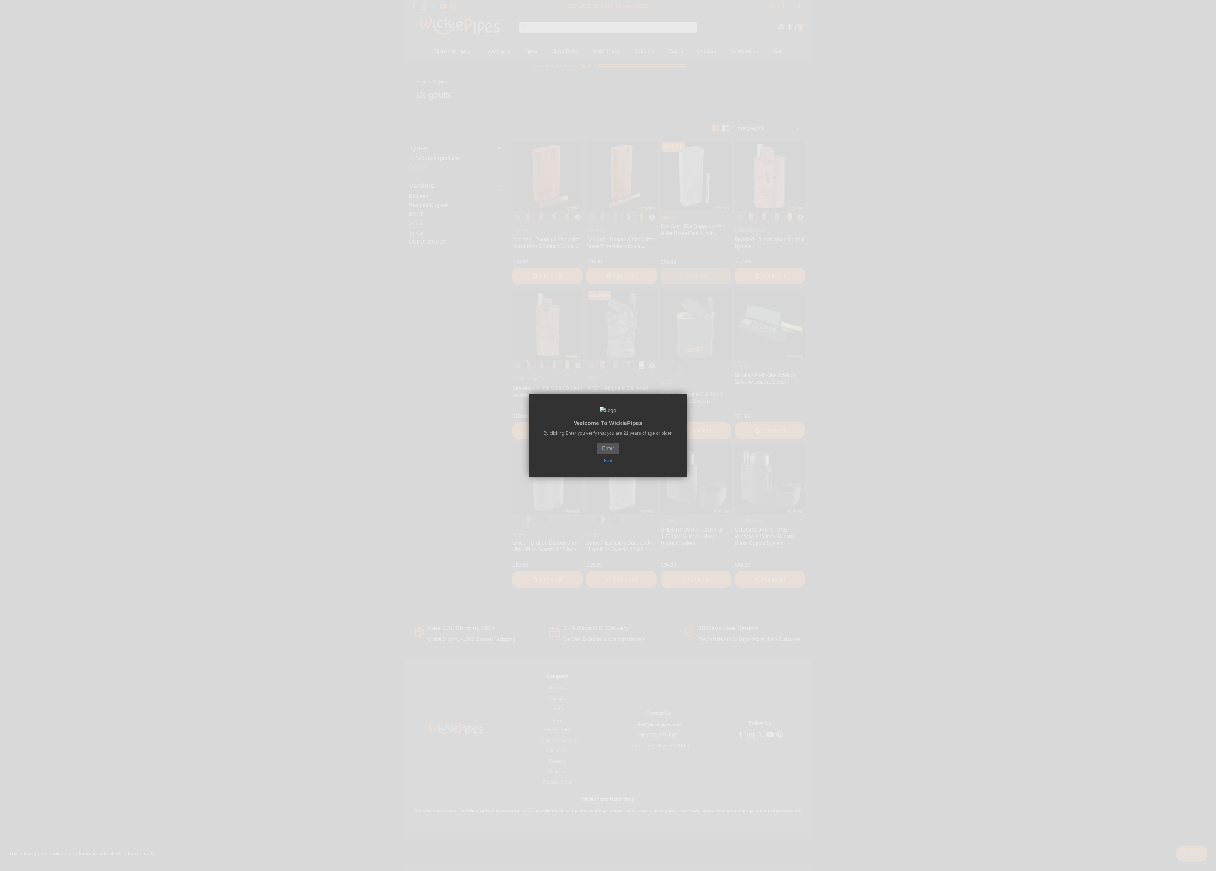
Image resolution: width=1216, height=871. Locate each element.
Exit (608, 460)
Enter (608, 448)
